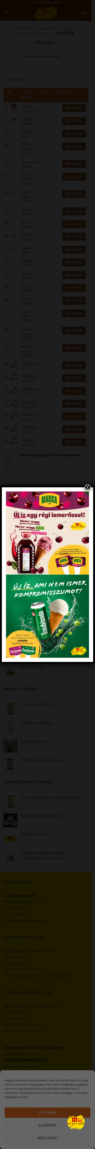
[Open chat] (76, 1122)
